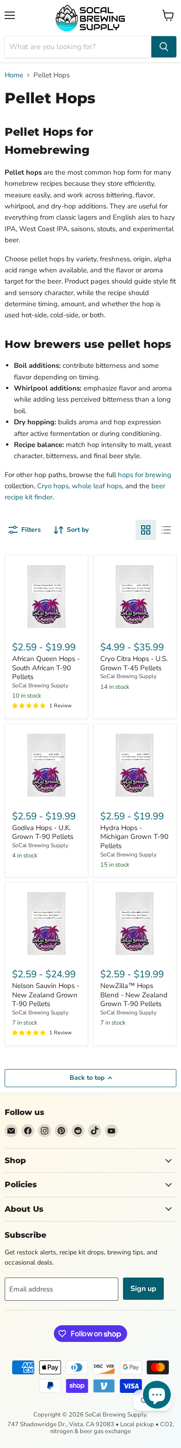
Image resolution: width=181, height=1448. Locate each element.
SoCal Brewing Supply (40, 685)
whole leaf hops (97, 486)
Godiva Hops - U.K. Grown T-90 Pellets (42, 832)
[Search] (163, 46)
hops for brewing (144, 474)
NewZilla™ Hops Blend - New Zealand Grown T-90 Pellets (134, 994)
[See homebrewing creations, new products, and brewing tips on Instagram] (44, 1130)
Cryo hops (53, 486)
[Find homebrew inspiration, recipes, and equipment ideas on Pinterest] (61, 1130)
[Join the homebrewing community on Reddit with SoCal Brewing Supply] (77, 1130)
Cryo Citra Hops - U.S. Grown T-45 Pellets (134, 663)
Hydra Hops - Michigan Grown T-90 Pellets (134, 836)
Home (14, 75)
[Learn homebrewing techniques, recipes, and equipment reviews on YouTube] (111, 1130)
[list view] (166, 530)
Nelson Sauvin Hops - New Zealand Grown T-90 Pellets (45, 994)
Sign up (143, 1289)
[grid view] (146, 530)
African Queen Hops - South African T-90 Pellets (46, 667)
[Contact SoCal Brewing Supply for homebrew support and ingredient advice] (11, 1130)
